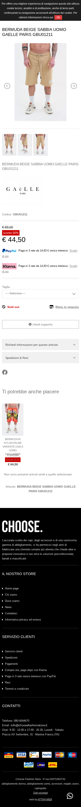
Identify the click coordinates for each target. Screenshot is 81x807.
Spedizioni (11, 657)
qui (51, 17)
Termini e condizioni (17, 688)
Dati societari (40, 792)
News (8, 607)
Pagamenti (11, 663)
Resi (7, 682)
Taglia (6, 286)
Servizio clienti (14, 651)
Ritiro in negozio (67, 307)
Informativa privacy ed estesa (23, 619)
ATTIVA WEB (45, 799)
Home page (12, 588)
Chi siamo (11, 594)
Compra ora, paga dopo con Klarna (26, 670)
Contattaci (11, 613)
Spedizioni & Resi (16, 357)
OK (58, 17)
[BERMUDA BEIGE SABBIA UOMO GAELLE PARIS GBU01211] (40, 120)
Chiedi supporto (42, 324)
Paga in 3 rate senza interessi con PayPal (30, 676)
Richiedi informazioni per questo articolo (31, 344)
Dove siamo (12, 600)
